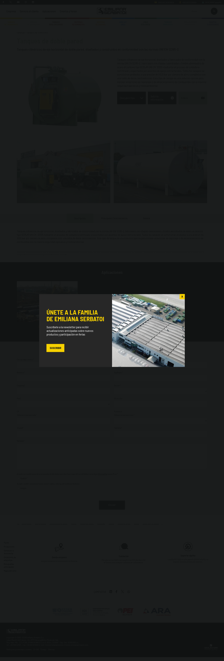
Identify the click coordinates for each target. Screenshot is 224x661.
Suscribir (55, 348)
